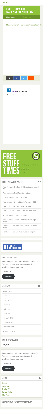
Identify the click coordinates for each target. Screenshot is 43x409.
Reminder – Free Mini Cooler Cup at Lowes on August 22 (20, 226)
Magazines (10, 17)
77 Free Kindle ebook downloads (15, 197)
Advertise (5, 386)
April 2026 (6, 309)
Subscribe (8, 276)
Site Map (5, 395)
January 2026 (8, 322)
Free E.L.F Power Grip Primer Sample (17, 206)
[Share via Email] (9, 78)
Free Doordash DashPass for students (17, 193)
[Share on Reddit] (31, 78)
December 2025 (9, 326)
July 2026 (6, 296)
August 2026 (7, 291)
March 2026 (7, 313)
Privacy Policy (7, 392)
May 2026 (6, 304)
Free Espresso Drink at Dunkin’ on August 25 (19, 202)
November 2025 (9, 331)
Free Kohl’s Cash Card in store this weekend (19, 211)
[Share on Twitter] (24, 78)
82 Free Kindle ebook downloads (15, 215)
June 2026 (7, 300)
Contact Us (6, 389)
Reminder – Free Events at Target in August (19, 232)
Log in (4, 383)
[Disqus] (21, 114)
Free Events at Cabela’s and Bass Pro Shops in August (20, 220)
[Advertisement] (21, 49)
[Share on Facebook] (16, 78)
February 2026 (8, 318)
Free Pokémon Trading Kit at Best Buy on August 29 (21, 188)
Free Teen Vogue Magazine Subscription (19, 10)
